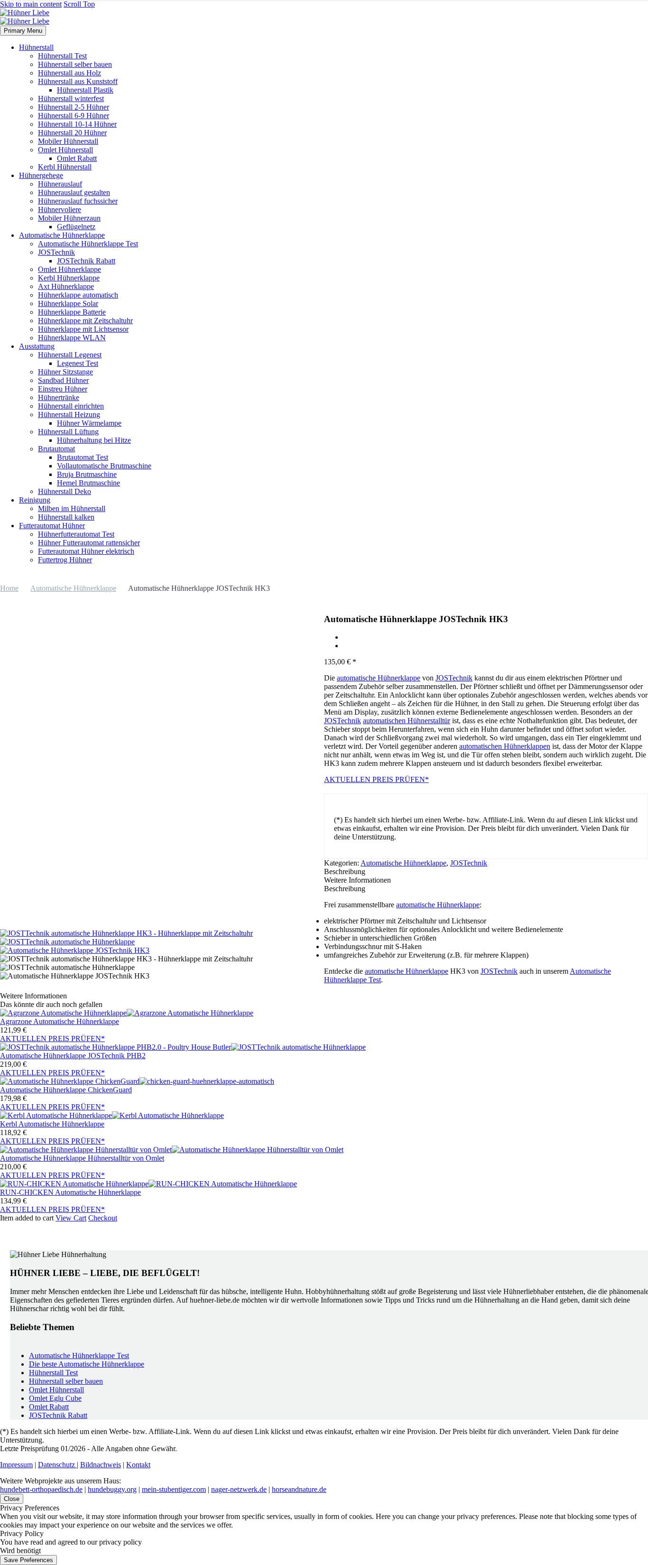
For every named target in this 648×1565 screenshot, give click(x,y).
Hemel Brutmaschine (88, 483)
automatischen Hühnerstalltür (406, 721)
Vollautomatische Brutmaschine (104, 466)
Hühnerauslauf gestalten (74, 192)
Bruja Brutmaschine (87, 474)
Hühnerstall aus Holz (69, 73)
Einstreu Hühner (62, 389)
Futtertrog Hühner (65, 560)
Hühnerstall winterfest (71, 98)
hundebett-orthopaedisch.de (41, 1489)
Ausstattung (37, 346)
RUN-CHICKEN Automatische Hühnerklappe (70, 1192)
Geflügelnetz (76, 227)
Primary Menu (23, 30)
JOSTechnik (56, 252)
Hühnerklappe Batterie (72, 312)
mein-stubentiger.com (174, 1489)
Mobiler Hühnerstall (68, 141)
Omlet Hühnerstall (65, 150)
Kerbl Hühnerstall (65, 167)
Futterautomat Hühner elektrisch (86, 551)
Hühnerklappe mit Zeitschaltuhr (85, 321)
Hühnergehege (41, 175)
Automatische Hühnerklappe (62, 235)
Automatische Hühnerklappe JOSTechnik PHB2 (73, 1056)
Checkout (102, 1218)
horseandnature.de (299, 1489)
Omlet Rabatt (77, 158)
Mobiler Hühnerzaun (69, 218)
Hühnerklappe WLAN (72, 338)
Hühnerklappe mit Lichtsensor (83, 329)
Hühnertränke (58, 397)
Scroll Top (79, 4)
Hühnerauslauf (60, 184)
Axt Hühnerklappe (66, 286)
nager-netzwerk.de (239, 1489)
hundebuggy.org (112, 1489)
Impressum (16, 1465)
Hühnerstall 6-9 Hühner (73, 116)
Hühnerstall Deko (64, 491)
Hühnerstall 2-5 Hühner (73, 107)
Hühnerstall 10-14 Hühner (77, 124)
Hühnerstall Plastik (85, 90)
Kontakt (138, 1465)
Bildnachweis (100, 1465)
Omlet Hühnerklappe (69, 269)
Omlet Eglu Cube (55, 1398)
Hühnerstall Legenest (70, 355)
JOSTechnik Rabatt (86, 261)
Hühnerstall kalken (66, 517)
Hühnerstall (36, 47)
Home (9, 588)
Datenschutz (57, 1465)
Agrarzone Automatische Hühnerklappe (59, 1021)
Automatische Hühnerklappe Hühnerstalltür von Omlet (82, 1158)
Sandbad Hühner (63, 380)
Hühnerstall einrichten (71, 406)
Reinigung (34, 500)
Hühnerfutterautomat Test (76, 534)
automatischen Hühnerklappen (504, 746)
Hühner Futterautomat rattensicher (89, 543)
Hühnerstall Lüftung (68, 432)
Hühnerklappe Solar (68, 303)
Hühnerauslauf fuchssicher (78, 201)
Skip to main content (31, 4)
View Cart (71, 1218)
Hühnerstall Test (62, 56)
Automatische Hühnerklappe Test (88, 244)
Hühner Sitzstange (65, 372)
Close (11, 1498)
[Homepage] (24, 17)
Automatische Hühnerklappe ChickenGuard (66, 1090)
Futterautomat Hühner (52, 526)
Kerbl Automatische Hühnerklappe (52, 1124)
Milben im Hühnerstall (71, 508)
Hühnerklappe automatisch (78, 295)
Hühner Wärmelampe (89, 423)
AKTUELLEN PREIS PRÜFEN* (376, 779)
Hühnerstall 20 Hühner (72, 133)
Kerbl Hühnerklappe (69, 278)
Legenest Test (77, 363)
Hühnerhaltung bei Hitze (94, 440)
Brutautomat (56, 449)
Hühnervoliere (59, 209)
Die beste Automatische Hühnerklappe (86, 1364)
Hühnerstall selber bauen (75, 64)
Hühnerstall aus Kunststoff (78, 81)
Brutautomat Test (82, 457)
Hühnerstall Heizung (69, 414)
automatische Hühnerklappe (378, 678)
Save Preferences (28, 1560)
